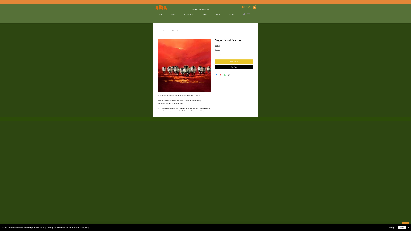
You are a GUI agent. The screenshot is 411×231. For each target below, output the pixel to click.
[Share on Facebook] (216, 75)
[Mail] (248, 15)
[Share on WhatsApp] (224, 75)
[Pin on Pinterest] (220, 75)
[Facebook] (244, 15)
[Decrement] (216, 54)
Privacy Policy (84, 228)
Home (160, 31)
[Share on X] (228, 75)
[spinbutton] (220, 54)
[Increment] (223, 54)
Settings (392, 228)
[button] (254, 7)
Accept (401, 228)
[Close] (408, 227)
